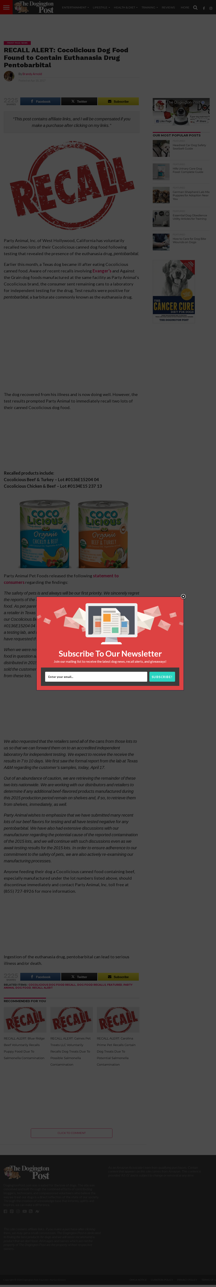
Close (183, 597)
